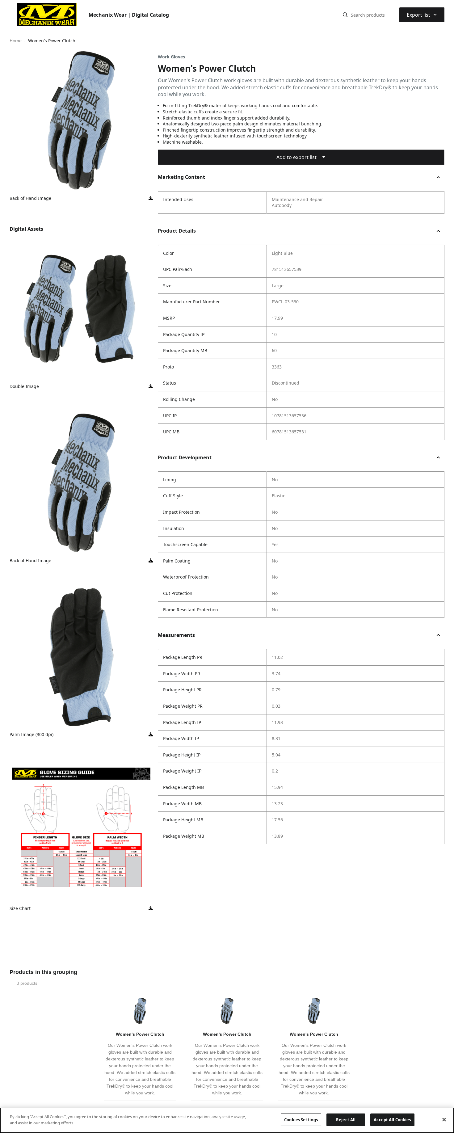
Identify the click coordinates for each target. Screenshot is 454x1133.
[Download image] (151, 198)
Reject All (345, 1119)
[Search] (345, 15)
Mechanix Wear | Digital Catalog (129, 14)
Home (16, 41)
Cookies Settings (301, 1119)
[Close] (444, 1119)
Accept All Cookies (392, 1119)
